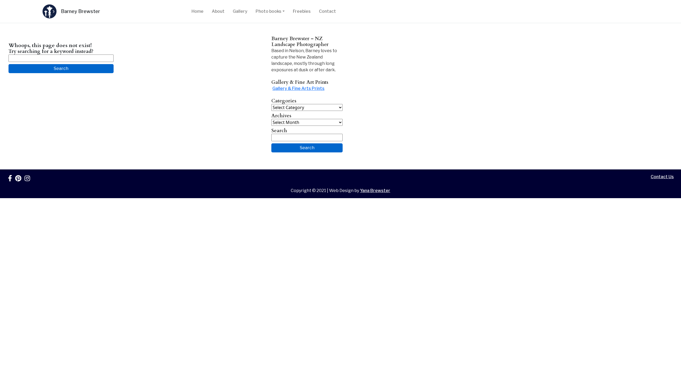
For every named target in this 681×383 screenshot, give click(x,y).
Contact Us (662, 176)
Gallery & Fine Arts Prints (298, 88)
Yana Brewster (375, 190)
